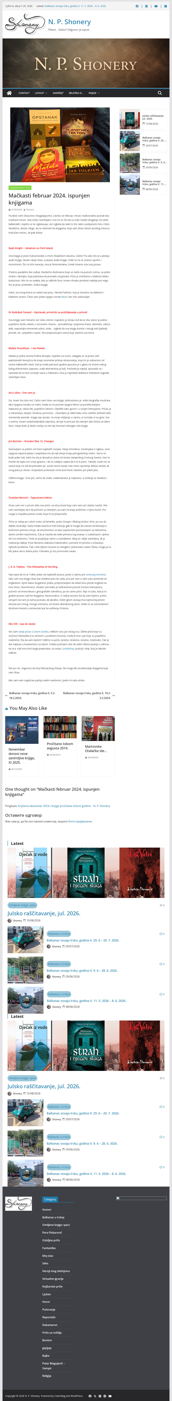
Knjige (92, 93)
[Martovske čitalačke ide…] (98, 718)
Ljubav (46, 1294)
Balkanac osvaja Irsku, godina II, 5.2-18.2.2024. (32, 695)
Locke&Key (68, 648)
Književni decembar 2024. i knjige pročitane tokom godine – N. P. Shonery (64, 806)
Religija (46, 1376)
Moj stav (47, 1256)
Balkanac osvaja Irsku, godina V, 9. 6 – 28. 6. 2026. (72, 4)
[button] (45, 93)
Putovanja (48, 1309)
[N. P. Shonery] (9, 93)
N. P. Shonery (69, 21)
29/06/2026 (152, 167)
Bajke (45, 1356)
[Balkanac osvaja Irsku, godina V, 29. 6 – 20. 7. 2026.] (130, 141)
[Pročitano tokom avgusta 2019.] (60, 718)
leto (64, 296)
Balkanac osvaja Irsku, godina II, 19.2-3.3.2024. (87, 695)
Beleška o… (76, 93)
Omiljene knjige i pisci (20, 188)
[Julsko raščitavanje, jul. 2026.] (130, 119)
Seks (45, 1263)
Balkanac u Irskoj (59, 934)
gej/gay (47, 1348)
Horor (46, 1302)
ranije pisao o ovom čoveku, (33, 631)
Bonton (47, 1340)
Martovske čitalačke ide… (96, 748)
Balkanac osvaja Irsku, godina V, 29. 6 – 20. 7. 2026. (154, 139)
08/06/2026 (152, 189)
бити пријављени (80, 821)
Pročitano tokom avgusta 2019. (60, 745)
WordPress (76, 1395)
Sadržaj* (58, 93)
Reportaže (48, 1317)
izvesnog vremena (96, 574)
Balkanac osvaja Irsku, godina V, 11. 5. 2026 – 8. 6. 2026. (75, 7)
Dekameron (49, 1325)
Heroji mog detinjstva (56, 1271)
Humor (46, 1209)
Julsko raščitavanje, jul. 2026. (153, 117)
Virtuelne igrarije (52, 1279)
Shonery (30, 209)
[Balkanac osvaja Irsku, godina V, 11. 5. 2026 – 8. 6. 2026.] (130, 185)
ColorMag (59, 1395)
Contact (24, 93)
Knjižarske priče (52, 1286)
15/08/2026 (152, 123)
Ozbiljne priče (51, 1240)
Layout (39, 93)
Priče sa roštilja (52, 1333)
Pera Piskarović (52, 1232)
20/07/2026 (152, 145)
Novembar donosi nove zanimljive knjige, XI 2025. (22, 756)
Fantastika (49, 1248)
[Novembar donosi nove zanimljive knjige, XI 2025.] (21, 718)
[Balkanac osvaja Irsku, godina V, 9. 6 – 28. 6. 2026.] (130, 163)
